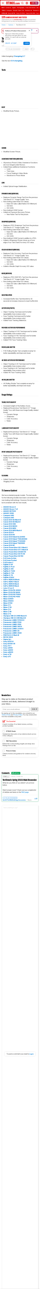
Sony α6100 (8, 648)
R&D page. (25, 792)
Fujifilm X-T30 (8, 573)
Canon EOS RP (9, 545)
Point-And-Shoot (30, 7)
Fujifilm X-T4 (8, 575)
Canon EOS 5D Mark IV (12, 520)
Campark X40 (8, 518)
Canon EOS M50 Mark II (12, 530)
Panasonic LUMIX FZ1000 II (13, 620)
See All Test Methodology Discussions (14, 800)
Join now (34, 3)
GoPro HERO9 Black (11, 586)
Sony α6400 (8, 650)
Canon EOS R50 (30, 13)
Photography (20, 7)
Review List (28, 10)
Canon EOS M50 (9, 528)
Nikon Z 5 (6, 605)
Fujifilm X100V (8, 577)
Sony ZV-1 (7, 646)
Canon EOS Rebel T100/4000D (15, 539)
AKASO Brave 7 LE (10, 509)
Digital (14, 7)
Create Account (11, 43)
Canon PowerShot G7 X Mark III (15, 550)
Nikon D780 (7, 603)
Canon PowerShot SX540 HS (14, 552)
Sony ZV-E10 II (20, 13)
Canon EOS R (8, 532)
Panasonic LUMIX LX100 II (13, 629)
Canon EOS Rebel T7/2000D (14, 541)
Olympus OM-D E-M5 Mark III (14, 618)
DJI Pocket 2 (8, 562)
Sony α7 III (7, 654)
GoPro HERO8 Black (11, 584)
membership (18, 19)
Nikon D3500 (8, 599)
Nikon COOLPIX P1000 (12, 594)
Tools (4, 10)
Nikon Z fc (7, 614)
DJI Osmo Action (9, 558)
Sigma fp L (7, 639)
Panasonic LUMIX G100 (12, 624)
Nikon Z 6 (7, 609)
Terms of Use (6, 715)
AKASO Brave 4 (9, 507)
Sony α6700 (11, 13)
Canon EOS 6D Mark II (11, 522)
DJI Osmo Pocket (10, 560)
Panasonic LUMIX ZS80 (12, 633)
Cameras (8, 7)
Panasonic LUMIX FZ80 (12, 622)
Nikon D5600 (8, 601)
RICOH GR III (8, 637)
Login (27, 43)
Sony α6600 (8, 652)
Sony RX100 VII (9, 644)
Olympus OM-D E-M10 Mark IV (15, 616)
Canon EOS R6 (9, 535)
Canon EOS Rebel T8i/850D (14, 543)
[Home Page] (13, 3)
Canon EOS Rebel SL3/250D (14, 537)
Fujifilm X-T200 (9, 571)
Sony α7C (7, 656)
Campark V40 (8, 515)
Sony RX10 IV (8, 641)
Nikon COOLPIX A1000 (12, 590)
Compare (9, 10)
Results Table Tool (18, 10)
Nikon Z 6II (7, 612)
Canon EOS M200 (10, 526)
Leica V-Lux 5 (8, 588)
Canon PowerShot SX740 (13, 556)
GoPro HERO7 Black (11, 582)
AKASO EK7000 (9, 511)
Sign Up (34, 709)
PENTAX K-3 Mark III (11, 635)
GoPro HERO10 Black (11, 580)
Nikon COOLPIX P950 (11, 597)
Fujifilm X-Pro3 (8, 567)
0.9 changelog (16, 61)
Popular (4, 13)
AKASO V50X (8, 513)
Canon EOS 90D (9, 524)
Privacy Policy (17, 715)
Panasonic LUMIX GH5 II (12, 626)
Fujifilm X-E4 (8, 565)
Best (3, 7)
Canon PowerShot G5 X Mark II (15, 547)
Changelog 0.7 (19, 56)
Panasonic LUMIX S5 (11, 631)
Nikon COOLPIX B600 (11, 592)
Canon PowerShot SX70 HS (14, 554)
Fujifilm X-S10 (8, 569)
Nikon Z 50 (7, 607)
